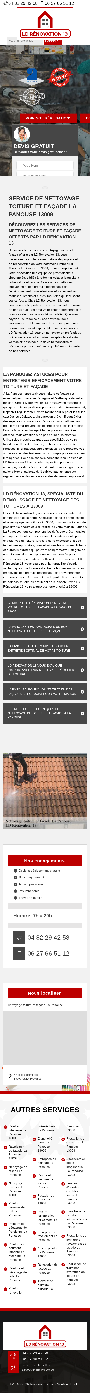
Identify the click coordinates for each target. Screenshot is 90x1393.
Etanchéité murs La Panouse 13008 (45, 1144)
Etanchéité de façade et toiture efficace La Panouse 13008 (76, 1219)
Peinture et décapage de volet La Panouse (18, 1274)
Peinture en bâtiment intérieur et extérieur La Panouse (17, 1252)
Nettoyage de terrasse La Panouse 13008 (18, 1189)
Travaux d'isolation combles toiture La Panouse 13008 (73, 1193)
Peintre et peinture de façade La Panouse (45, 1181)
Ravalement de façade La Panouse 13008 (18, 1152)
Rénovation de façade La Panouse (48, 1268)
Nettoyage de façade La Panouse (18, 1170)
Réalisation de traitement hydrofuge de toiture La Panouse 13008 (76, 1273)
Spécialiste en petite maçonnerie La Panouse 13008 (76, 1166)
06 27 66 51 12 (59, 3)
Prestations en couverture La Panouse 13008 (76, 1144)
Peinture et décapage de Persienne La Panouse (18, 1229)
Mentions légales (68, 1384)
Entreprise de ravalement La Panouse (47, 1236)
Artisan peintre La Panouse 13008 (48, 1252)
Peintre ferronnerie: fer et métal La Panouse (48, 1217)
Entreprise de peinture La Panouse (47, 1162)
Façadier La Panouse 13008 (46, 1199)
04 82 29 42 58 (23, 3)
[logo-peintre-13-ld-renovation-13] (45, 23)
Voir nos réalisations (49, 118)
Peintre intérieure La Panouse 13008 (17, 1132)
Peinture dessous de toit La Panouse (17, 1209)
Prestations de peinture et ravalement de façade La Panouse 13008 (76, 1245)
